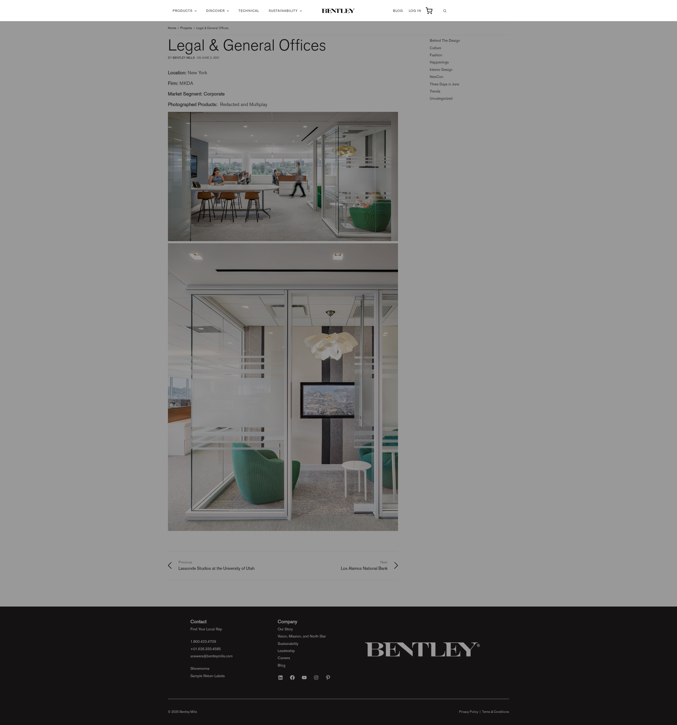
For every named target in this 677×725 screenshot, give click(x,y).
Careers (284, 658)
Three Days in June (444, 84)
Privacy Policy (468, 712)
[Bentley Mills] (339, 11)
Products (183, 11)
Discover (215, 11)
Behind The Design (445, 40)
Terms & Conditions (495, 712)
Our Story (285, 629)
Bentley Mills (184, 57)
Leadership (286, 651)
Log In (415, 11)
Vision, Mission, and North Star (302, 636)
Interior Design (441, 69)
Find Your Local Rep (206, 629)
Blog (398, 11)
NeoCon (436, 77)
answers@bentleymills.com (211, 656)
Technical (249, 11)
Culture (435, 48)
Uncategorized (441, 98)
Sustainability (283, 11)
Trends (435, 91)
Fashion (436, 55)
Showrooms (199, 668)
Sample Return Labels (207, 676)
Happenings (439, 62)
